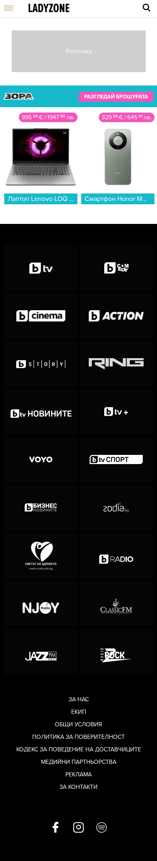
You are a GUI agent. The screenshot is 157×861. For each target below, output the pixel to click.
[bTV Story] (40, 364)
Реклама (78, 774)
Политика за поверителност (78, 737)
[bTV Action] (116, 316)
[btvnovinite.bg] (40, 411)
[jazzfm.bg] (40, 651)
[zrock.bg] (116, 651)
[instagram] (78, 828)
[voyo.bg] (40, 459)
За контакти (78, 787)
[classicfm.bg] (116, 603)
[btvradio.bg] (116, 555)
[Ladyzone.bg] (49, 8)
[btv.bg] (40, 268)
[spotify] (101, 828)
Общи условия (78, 724)
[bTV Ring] (116, 364)
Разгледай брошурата (116, 96)
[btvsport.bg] (116, 459)
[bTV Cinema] (40, 316)
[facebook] (55, 828)
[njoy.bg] (40, 603)
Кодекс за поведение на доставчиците (78, 749)
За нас (79, 699)
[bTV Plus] (116, 411)
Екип (78, 711)
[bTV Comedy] (116, 268)
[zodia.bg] (116, 507)
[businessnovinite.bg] (40, 507)
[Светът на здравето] (40, 555)
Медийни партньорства (78, 762)
